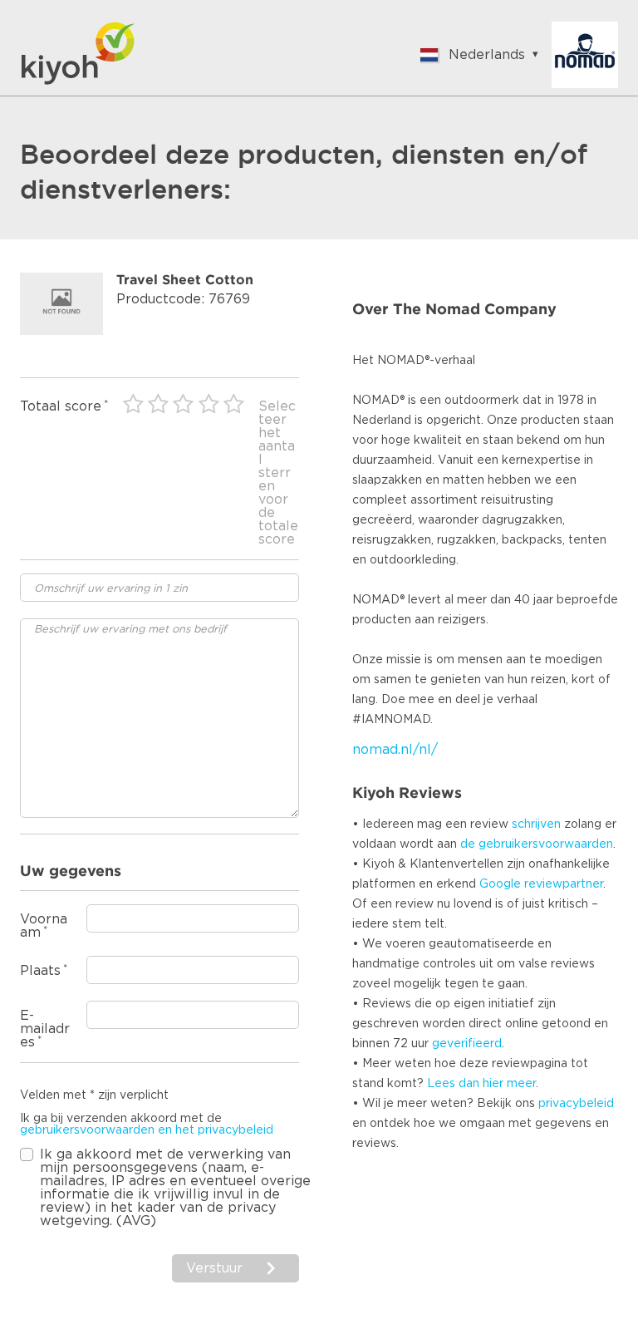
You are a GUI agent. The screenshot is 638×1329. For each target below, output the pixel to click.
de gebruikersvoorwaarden (536, 844)
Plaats (40, 970)
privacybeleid (576, 1104)
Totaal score (60, 406)
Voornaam (43, 926)
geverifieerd (467, 1044)
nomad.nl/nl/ (395, 749)
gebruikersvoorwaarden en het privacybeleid (146, 1130)
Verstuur (216, 1268)
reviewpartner (563, 884)
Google (500, 884)
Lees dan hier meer (481, 1084)
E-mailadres (45, 1029)
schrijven (536, 824)
